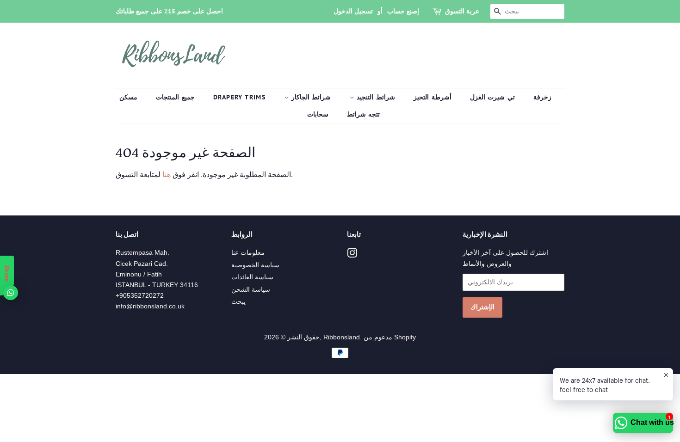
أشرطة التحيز (432, 97)
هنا (166, 174)
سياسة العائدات (252, 277)
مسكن (128, 97)
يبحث (238, 301)
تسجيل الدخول (353, 11)
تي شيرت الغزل (492, 97)
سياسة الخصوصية (255, 265)
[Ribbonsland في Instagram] (352, 255)
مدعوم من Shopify (390, 337)
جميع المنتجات (175, 97)
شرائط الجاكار (310, 97)
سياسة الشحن (250, 289)
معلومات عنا (248, 252)
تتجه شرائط (363, 114)
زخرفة (542, 97)
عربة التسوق (462, 11)
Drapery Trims (239, 97)
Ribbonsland (341, 337)
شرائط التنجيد (374, 97)
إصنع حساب (403, 11)
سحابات (317, 114)
